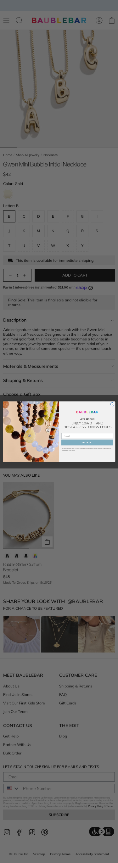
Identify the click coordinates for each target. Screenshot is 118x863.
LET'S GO (87, 442)
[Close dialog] (112, 404)
